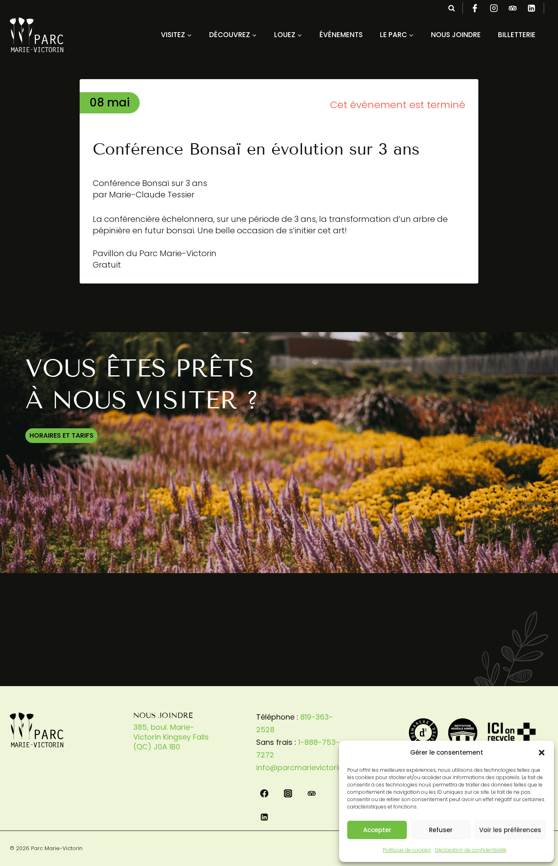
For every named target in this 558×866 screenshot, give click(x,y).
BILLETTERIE (517, 35)
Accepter (377, 830)
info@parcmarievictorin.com (308, 767)
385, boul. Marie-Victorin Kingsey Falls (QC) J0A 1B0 (171, 737)
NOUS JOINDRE (456, 35)
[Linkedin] (531, 8)
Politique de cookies (407, 849)
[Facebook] (475, 8)
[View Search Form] (451, 8)
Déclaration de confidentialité (471, 849)
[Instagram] (494, 8)
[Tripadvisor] (512, 8)
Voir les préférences (510, 830)
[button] (542, 753)
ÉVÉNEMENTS (341, 35)
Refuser (441, 830)
